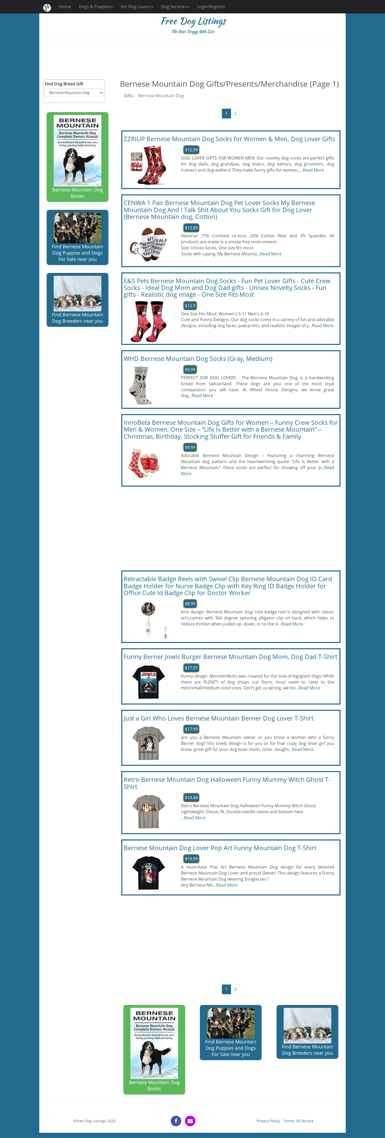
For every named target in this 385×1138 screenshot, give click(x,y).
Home (65, 6)
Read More (313, 170)
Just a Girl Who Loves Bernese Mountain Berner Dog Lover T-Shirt (219, 718)
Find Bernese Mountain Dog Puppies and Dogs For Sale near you (77, 252)
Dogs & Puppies (94, 6)
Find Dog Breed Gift (64, 84)
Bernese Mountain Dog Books (77, 192)
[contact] (190, 1121)
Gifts (128, 95)
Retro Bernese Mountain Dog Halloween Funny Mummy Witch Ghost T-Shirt (227, 782)
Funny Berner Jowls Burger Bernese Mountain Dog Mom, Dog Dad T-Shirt (230, 656)
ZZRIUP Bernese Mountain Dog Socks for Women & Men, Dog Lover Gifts (229, 138)
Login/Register (211, 6)
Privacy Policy (268, 1120)
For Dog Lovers (136, 6)
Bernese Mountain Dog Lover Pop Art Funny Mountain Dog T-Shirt (220, 847)
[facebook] (176, 1121)
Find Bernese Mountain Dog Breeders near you (77, 317)
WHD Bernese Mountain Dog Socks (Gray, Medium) (198, 358)
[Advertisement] (192, 60)
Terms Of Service (299, 1120)
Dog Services (173, 6)
